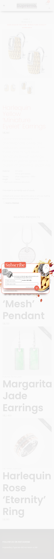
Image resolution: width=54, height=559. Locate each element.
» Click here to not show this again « (10, 290)
